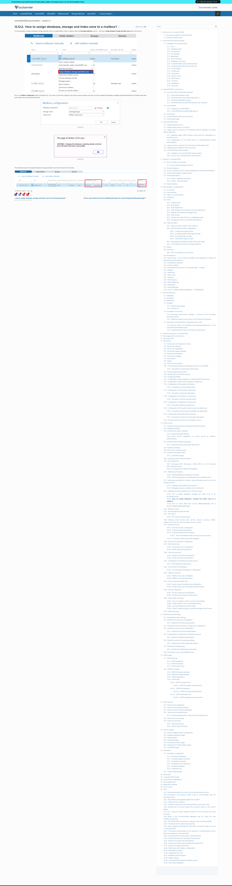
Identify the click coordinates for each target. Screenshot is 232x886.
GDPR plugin (167, 655)
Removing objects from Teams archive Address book (189, 715)
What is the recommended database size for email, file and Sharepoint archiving (189, 818)
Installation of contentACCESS (176, 43)
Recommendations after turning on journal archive (193, 535)
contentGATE (39, 13)
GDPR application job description (191, 697)
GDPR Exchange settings (180, 674)
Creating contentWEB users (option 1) (185, 485)
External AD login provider (184, 238)
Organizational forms (176, 853)
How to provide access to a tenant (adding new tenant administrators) (191, 170)
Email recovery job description (182, 558)
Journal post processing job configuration (186, 570)
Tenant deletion (172, 184)
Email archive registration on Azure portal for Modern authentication (191, 437)
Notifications (171, 255)
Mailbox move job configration (182, 576)
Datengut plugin (173, 740)
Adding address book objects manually (185, 475)
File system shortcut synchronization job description (190, 411)
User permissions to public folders (184, 606)
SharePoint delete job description (182, 637)
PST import (172, 514)
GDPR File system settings (180, 672)
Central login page (173, 119)
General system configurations (173, 187)
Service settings (176, 59)
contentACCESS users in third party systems (186, 244)
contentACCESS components (173, 89)
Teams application (169, 782)
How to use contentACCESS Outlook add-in (186, 155)
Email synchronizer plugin (176, 742)
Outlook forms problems (176, 802)
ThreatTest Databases (178, 756)
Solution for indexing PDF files (178, 845)
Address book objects (175, 472)
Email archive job (173, 525)
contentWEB (175, 68)
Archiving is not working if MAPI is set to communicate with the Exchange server (189, 796)
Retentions (170, 300)
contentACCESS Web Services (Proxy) (184, 66)
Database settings (173, 428)
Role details (175, 205)
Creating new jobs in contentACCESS (175, 333)
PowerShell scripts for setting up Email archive (184, 838)
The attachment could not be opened (181, 824)
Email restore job (174, 544)
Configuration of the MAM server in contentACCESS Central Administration (191, 141)
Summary (174, 86)
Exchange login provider (183, 236)
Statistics (170, 270)
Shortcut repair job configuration (183, 593)
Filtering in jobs (168, 338)
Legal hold (171, 272)
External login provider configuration (183, 228)
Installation (175, 83)
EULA (172, 46)
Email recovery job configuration (183, 555)
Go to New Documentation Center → (208, 2)
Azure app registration (176, 863)
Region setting (173, 858)
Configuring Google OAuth (184, 231)
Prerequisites (175, 54)
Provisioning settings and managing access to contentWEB (188, 366)
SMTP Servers (172, 280)
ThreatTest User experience (180, 764)
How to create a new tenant (176, 162)
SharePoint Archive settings (176, 617)
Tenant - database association (181, 178)
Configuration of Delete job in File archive (182, 402)
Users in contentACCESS (175, 195)
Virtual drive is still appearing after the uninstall (183, 799)
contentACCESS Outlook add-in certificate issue (184, 836)
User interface (172, 192)
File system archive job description (183, 387)
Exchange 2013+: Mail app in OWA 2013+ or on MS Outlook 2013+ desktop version (191, 465)
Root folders (171, 358)
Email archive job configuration (182, 527)
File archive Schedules (174, 363)
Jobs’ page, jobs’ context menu (173, 336)
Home (15, 13)
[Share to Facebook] (15, 195)
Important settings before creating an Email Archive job (186, 426)
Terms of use (167, 787)
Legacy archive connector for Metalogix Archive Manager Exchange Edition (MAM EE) (189, 131)
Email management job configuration (180, 733)
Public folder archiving (175, 598)
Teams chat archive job (179, 726)
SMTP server (175, 78)
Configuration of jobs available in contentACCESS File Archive (189, 379)
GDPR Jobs (176, 679)
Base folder (175, 56)
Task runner (171, 275)
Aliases (169, 361)
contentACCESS (26, 13)
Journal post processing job (177, 567)
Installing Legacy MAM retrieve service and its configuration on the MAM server (191, 136)
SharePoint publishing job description (184, 649)
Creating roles (175, 203)
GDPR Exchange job (183, 688)
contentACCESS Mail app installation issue (182, 860)
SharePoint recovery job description (183, 631)
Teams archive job (177, 724)
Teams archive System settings (177, 707)
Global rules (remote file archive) (179, 374)
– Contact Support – (105, 13)
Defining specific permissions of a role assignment (188, 210)
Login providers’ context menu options (184, 226)
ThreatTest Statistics (178, 766)
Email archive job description (182, 530)
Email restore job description (182, 549)
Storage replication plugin (176, 735)
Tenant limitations (173, 168)
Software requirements (174, 37)
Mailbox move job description (182, 578)
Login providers (172, 223)
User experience (173, 461)
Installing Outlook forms (175, 125)
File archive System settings (176, 351)
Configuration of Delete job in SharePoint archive (184, 634)
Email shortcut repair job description (184, 595)
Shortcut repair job (174, 590)
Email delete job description (181, 564)
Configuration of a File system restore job (181, 390)
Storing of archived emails (176, 452)
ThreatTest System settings (180, 759)
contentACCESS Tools (170, 122)
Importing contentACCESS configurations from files (184, 322)
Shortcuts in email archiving (176, 450)
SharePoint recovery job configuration (180, 628)
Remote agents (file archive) (177, 372)
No (31, 191)
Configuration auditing (174, 263)
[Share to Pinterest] (27, 195)
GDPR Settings (172, 658)
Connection (170, 190)
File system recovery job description (184, 399)
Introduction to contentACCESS (173, 32)
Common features (168, 292)
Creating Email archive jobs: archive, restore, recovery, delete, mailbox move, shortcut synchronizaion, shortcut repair (189, 521)
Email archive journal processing (183, 532)
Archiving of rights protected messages (185, 538)
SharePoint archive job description (183, 623)
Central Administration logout (181, 100)
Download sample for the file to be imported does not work (188, 792)
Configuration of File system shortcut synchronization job (187, 408)
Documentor (30, 200)
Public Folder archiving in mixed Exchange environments (192, 608)
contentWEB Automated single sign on (184, 111)
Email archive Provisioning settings (179, 442)
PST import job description (181, 517)
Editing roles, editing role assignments (184, 212)
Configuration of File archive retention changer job (185, 382)
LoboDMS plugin (173, 747)
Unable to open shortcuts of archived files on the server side (188, 804)
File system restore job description (183, 393)
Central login (175, 71)
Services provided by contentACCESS (179, 35)
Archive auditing (172, 265)
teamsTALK (91, 13)
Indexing (170, 277)
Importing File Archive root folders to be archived (188, 330)
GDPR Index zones (177, 666)
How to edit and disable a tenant (181, 165)
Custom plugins (168, 730)
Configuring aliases (174, 377)
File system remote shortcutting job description (188, 417)
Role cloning (175, 215)
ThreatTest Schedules (178, 761)
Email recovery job (174, 552)
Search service (176, 76)
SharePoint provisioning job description (184, 643)
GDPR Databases (177, 661)
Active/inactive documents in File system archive (184, 420)
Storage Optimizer (78, 13)
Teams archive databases (175, 705)
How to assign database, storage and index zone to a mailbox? (191, 500)
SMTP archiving (173, 611)
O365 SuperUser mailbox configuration (181, 848)
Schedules (170, 298)
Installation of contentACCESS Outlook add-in (186, 153)
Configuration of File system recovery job (182, 396)
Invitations (170, 197)
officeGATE (51, 13)
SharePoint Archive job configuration (179, 620)
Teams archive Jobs (174, 721)
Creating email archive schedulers (179, 458)
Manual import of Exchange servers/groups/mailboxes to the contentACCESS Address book (191, 326)
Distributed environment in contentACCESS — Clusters (186, 267)
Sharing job (171, 285)
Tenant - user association (179, 181)
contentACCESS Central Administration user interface (189, 102)
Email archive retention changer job (180, 541)
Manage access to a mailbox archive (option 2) (188, 488)
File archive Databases (175, 349)
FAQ (165, 789)
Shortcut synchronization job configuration (186, 584)
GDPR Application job (183, 694)
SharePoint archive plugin (172, 614)
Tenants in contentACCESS (172, 159)
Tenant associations (173, 175)
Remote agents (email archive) (178, 511)
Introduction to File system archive (179, 344)
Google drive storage (178, 306)
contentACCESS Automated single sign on (185, 98)
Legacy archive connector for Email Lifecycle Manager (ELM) (188, 145)
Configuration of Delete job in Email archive (183, 561)
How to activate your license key (182, 252)
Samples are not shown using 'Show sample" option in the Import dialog (189, 808)
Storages (170, 303)
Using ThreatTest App (174, 771)
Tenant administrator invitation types (179, 173)
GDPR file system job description (191, 685)
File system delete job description (183, 405)
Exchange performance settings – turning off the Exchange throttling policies (191, 316)
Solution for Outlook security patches (181, 841)
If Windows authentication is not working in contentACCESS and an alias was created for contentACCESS (189, 832)
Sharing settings (172, 287)
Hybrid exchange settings (180, 434)
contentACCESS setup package (173, 40)
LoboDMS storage (177, 455)
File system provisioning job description (185, 369)
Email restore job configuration (182, 547)
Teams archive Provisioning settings (179, 710)
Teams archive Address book (177, 712)
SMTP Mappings (173, 282)
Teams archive (168, 702)
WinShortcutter (63, 13)
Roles (169, 200)
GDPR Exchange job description (191, 691)
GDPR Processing (173, 669)
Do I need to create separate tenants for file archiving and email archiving (189, 813)
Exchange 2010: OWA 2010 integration (185, 469)
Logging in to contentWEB (180, 108)
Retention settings (173, 448)
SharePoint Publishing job (176, 646)
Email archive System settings (177, 431)
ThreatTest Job (176, 768)
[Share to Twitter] (19, 195)
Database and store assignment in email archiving (185, 491)
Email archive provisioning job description (185, 445)
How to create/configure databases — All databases (185, 289)
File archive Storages (174, 356)
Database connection (178, 61)
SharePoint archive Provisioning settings (181, 640)
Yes (28, 191)
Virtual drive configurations (172, 779)
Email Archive (167, 423)
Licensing (170, 249)
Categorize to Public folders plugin (179, 745)
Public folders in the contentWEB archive (186, 603)
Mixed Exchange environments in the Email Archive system (191, 319)
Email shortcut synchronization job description (188, 587)
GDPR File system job (183, 682)
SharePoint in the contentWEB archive (180, 652)
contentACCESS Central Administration (184, 64)
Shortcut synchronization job (178, 581)
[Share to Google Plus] (23, 195)
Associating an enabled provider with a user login (188, 241)
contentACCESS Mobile (171, 777)
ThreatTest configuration (175, 753)
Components (175, 51)
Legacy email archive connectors (178, 127)
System (169, 247)
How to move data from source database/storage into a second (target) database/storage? (191, 505)
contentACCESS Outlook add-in (177, 150)
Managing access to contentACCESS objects (186, 220)
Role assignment (177, 207)
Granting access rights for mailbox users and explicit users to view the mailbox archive (189, 481)
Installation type (176, 49)
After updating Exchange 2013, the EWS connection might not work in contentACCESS (189, 827)
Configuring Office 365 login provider (187, 234)
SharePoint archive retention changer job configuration (186, 626)
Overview (174, 81)
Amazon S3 (175, 308)
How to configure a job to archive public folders (188, 601)
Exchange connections (174, 311)
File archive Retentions (175, 354)
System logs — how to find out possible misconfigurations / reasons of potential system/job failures (189, 259)
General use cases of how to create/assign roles (187, 217)
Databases (170, 295)
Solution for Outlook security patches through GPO (185, 843)
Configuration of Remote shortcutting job (182, 414)
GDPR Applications (178, 677)
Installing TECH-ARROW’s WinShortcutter (181, 148)
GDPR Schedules (177, 663)
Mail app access (173, 509)
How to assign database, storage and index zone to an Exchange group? (191, 495)
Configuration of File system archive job (181, 384)
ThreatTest (166, 750)
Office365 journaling (175, 850)
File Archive (167, 341)
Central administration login (179, 95)
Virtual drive (175, 73)
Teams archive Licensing (175, 718)
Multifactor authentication (177, 855)
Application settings (170, 784)
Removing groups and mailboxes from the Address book (191, 477)
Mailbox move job (174, 573)
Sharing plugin (172, 737)
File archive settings (174, 346)
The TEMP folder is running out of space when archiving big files (190, 821)
